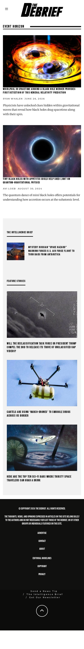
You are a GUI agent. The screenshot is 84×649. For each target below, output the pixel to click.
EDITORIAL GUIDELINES (42, 558)
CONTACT (42, 541)
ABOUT (42, 548)
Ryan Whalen (13, 98)
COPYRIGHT (42, 566)
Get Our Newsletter (44, 597)
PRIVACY (42, 574)
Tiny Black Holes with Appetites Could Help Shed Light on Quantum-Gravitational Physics (36, 180)
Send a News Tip (44, 591)
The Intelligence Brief (44, 594)
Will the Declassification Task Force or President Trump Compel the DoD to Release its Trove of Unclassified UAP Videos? (42, 347)
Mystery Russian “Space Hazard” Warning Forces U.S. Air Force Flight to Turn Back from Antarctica (51, 251)
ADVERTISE (42, 533)
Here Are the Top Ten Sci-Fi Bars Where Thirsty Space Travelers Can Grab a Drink (39, 478)
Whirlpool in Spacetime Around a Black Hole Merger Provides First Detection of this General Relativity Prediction (39, 90)
